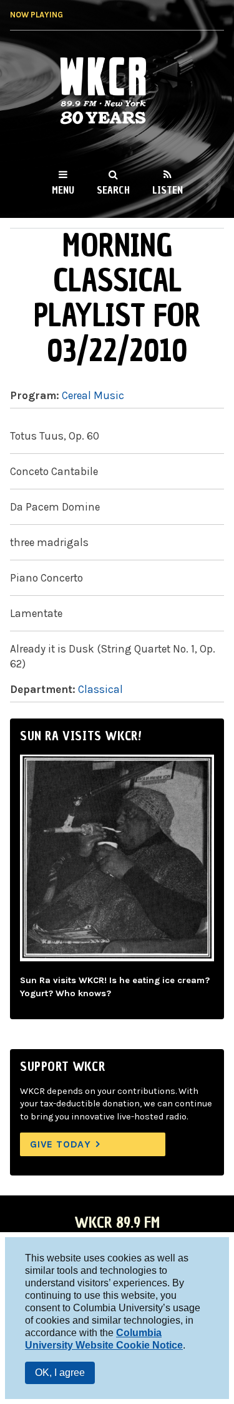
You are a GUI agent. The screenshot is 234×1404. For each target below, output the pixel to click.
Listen (167, 190)
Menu (63, 190)
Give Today (60, 1144)
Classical (100, 689)
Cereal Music (93, 395)
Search (113, 190)
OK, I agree (60, 1372)
